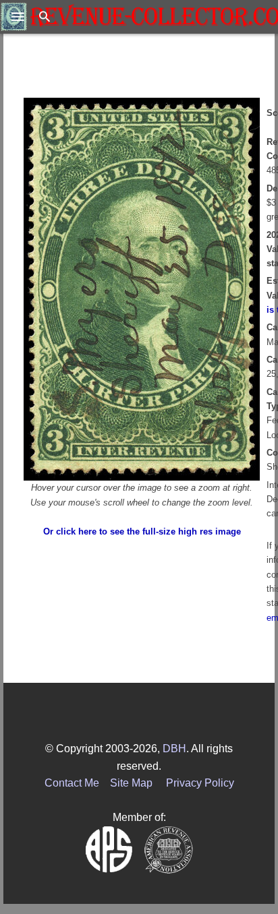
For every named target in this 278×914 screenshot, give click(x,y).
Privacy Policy (200, 783)
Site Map (131, 783)
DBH (174, 748)
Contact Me (72, 783)
